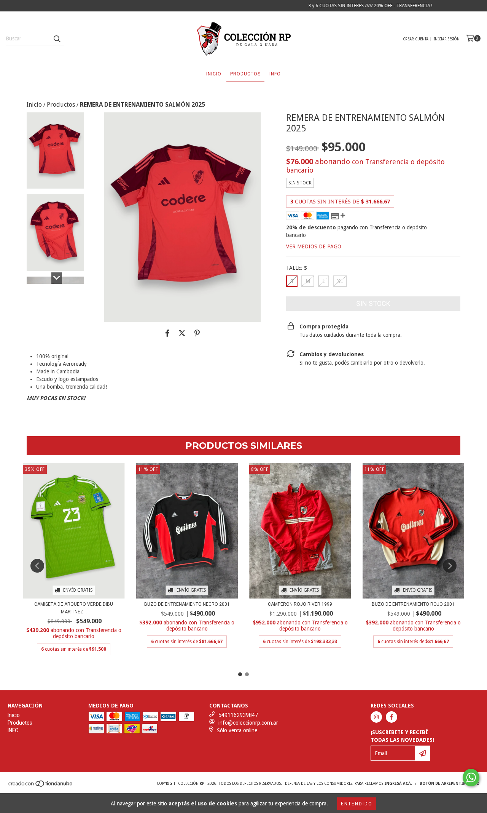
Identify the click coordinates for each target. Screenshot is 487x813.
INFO (275, 74)
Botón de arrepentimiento (449, 783)
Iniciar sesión (447, 39)
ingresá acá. (398, 783)
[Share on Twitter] (182, 333)
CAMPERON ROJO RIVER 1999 (300, 604)
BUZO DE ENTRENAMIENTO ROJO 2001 (413, 604)
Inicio (213, 74)
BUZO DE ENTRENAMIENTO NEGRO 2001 (187, 604)
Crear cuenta (415, 39)
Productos (245, 74)
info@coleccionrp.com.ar (248, 723)
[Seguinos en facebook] (391, 717)
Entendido (356, 804)
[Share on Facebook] (167, 333)
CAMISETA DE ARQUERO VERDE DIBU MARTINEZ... (73, 608)
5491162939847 (238, 715)
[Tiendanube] (41, 786)
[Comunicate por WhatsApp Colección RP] (471, 777)
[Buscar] (56, 38)
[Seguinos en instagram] (376, 717)
